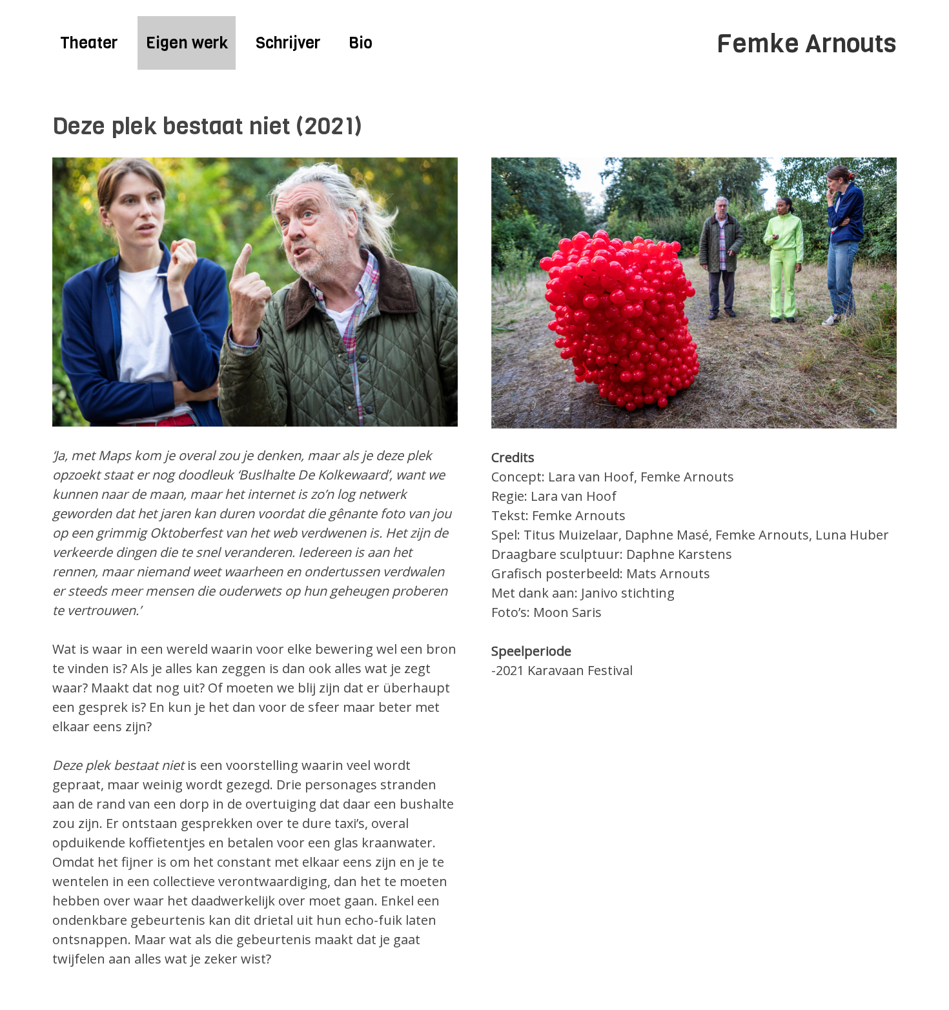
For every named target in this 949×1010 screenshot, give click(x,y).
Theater (88, 43)
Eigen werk (187, 43)
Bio (360, 43)
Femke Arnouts (807, 43)
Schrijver (288, 43)
